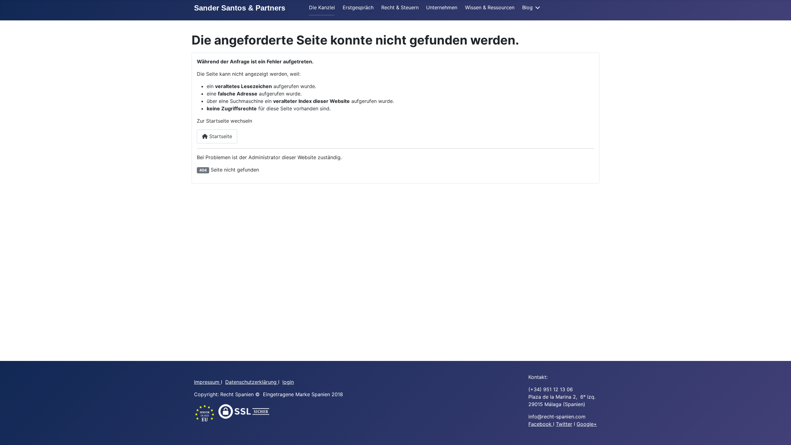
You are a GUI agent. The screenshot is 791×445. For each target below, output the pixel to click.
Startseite (220, 136)
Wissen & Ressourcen (489, 7)
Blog (527, 7)
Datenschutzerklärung (251, 382)
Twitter (564, 424)
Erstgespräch (358, 7)
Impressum (207, 382)
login (288, 382)
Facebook (540, 424)
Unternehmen (441, 7)
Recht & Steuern (400, 7)
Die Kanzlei (322, 7)
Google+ (587, 424)
